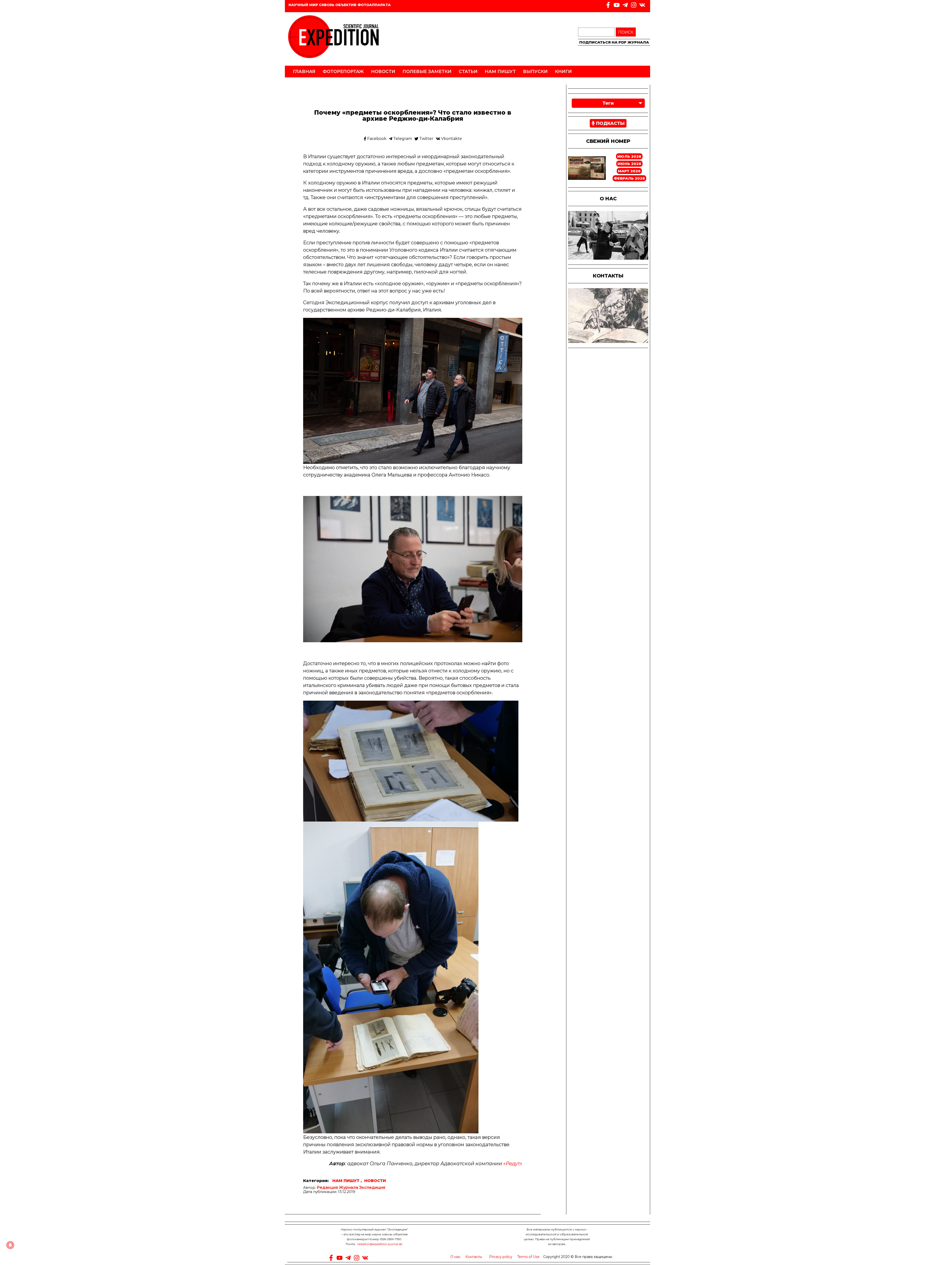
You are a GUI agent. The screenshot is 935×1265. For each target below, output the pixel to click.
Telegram (402, 139)
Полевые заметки (426, 71)
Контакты (473, 1257)
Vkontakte (451, 139)
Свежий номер (608, 141)
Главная (304, 71)
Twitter (425, 139)
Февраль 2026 (629, 178)
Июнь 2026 (629, 163)
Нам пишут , (347, 1181)
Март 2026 (629, 171)
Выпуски (535, 71)
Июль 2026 (629, 156)
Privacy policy (500, 1257)
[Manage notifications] (10, 1245)
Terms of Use (528, 1257)
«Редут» (512, 1163)
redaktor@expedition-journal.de (379, 1244)
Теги (608, 103)
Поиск (625, 32)
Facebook (376, 139)
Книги (563, 71)
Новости (383, 71)
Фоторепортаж (343, 71)
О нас (455, 1257)
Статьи (468, 71)
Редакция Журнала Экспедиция (351, 1187)
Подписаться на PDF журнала (614, 42)
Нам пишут (500, 71)
